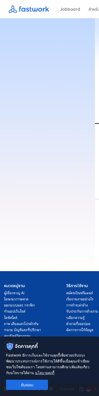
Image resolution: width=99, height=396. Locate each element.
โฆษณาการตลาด (16, 299)
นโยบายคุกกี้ (44, 373)
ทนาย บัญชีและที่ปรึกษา (22, 330)
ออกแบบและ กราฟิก (19, 305)
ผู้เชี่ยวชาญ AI (14, 293)
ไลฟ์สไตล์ (10, 318)
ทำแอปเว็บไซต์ (14, 311)
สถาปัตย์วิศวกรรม (17, 336)
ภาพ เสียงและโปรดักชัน (21, 324)
